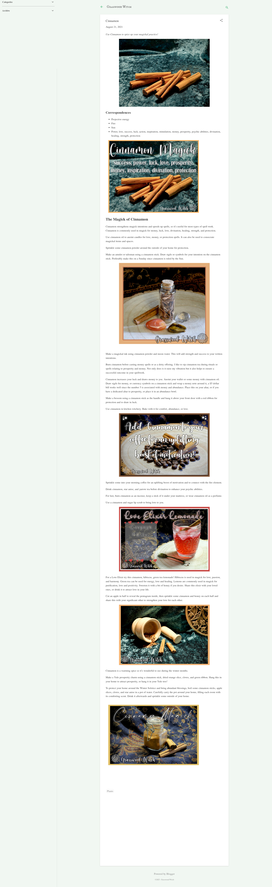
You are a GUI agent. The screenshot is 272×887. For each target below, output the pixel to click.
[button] (221, 21)
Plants (110, 791)
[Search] (227, 7)
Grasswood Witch (119, 7)
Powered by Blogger (164, 873)
